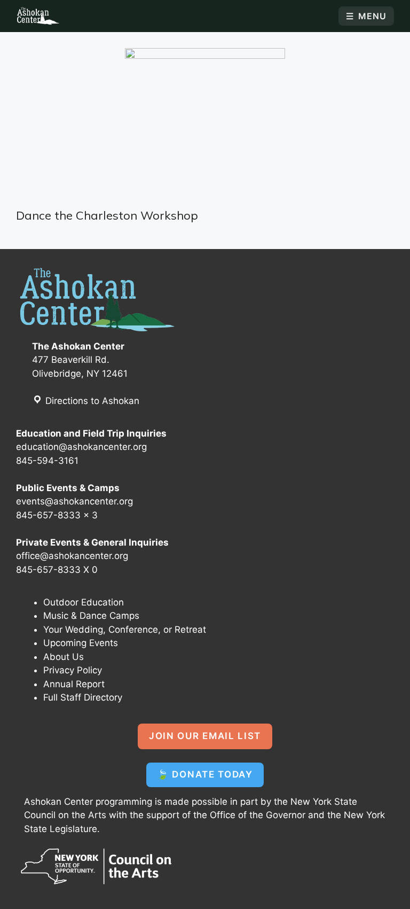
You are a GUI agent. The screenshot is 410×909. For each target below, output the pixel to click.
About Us (63, 656)
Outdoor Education (83, 602)
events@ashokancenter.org (74, 501)
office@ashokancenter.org (72, 555)
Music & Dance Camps (91, 615)
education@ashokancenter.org (81, 446)
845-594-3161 (47, 460)
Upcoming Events (80, 643)
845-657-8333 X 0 (57, 569)
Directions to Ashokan (91, 400)
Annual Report (74, 684)
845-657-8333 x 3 (57, 515)
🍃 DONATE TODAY (205, 774)
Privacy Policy (72, 670)
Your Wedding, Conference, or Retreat (124, 629)
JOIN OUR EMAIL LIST (205, 736)
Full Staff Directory (82, 697)
